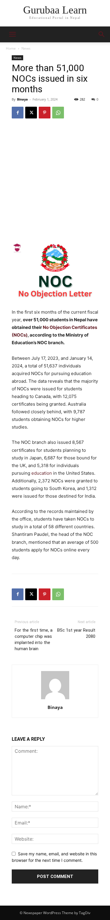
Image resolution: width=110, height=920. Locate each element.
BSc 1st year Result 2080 (76, 633)
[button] (102, 34)
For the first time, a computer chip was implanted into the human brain (34, 639)
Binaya (22, 99)
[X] (31, 112)
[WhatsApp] (58, 112)
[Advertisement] (55, 182)
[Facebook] (17, 112)
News (26, 48)
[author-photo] (55, 699)
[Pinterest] (44, 112)
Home (11, 48)
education (41, 473)
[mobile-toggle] (12, 34)
